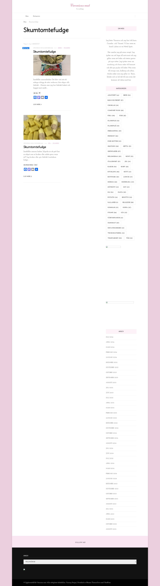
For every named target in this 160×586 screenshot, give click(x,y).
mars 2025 (110, 408)
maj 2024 (109, 458)
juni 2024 (110, 453)
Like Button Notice (28, 165)
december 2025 (111, 362)
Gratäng (113, 146)
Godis (60, 48)
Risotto (127, 197)
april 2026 (110, 342)
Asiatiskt (113, 95)
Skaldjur (128, 202)
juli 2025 (109, 387)
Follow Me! (80, 542)
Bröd (127, 95)
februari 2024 (111, 473)
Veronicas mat (80, 5)
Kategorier (36, 16)
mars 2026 (110, 347)
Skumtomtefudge (44, 51)
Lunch (128, 177)
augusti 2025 (111, 382)
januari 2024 (111, 478)
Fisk (122, 115)
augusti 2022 (111, 529)
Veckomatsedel (116, 233)
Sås (124, 212)
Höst (129, 156)
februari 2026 (111, 352)
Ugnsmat (113, 223)
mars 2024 (110, 468)
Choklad (113, 105)
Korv (125, 166)
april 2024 (110, 463)
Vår (129, 238)
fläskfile (113, 121)
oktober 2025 (111, 372)
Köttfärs (113, 177)
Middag (112, 182)
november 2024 (112, 428)
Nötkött (113, 187)
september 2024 (112, 438)
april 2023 (110, 514)
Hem (27, 16)
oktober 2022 (111, 524)
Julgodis (67, 48)
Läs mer (36, 104)
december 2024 (111, 423)
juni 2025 (110, 392)
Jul (49, 143)
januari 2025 (111, 418)
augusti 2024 (111, 443)
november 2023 (112, 489)
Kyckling (113, 172)
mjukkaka (128, 182)
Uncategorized (116, 228)
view (35, 165)
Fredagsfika (114, 131)
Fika (111, 115)
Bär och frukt (115, 100)
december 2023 (111, 483)
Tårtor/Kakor (115, 218)
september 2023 (112, 499)
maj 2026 (109, 337)
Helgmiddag (114, 156)
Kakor (112, 166)
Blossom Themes (91, 582)
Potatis (113, 197)
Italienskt (114, 161)
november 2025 (112, 367)
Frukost (113, 136)
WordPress (107, 582)
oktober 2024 (111, 433)
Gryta (127, 146)
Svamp (112, 212)
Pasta (122, 192)
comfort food (116, 110)
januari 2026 (111, 357)
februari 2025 (111, 413)
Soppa (127, 207)
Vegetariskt (115, 238)
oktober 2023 (111, 494)
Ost (126, 187)
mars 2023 (110, 519)
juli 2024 (109, 448)
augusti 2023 (111, 504)
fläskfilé (113, 126)
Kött (127, 172)
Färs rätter (114, 141)
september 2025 (112, 377)
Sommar (113, 207)
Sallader (113, 202)
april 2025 (110, 403)
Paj (111, 192)
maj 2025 (109, 398)
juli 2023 (109, 509)
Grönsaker (114, 151)
